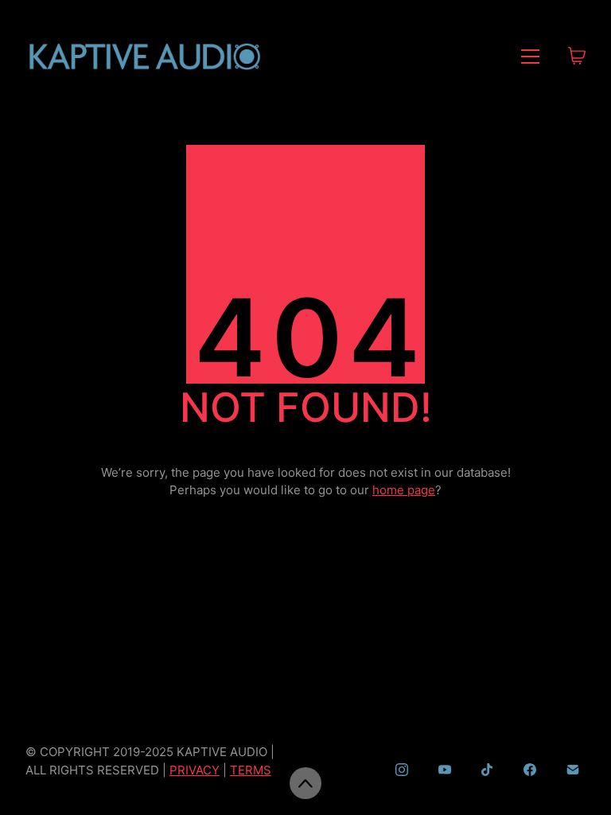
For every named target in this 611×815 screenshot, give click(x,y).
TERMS (250, 770)
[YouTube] (444, 769)
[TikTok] (487, 769)
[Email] (572, 769)
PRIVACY (194, 770)
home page (403, 489)
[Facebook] (529, 769)
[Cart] (577, 57)
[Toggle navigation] (530, 56)
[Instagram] (401, 769)
